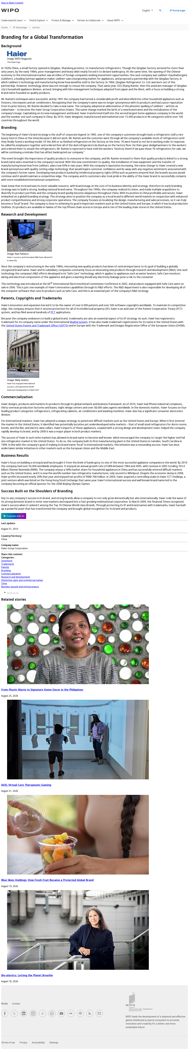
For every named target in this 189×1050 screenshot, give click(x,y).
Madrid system (79, 322)
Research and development (15, 577)
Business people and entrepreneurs (20, 586)
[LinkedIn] (14, 593)
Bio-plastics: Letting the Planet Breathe (27, 975)
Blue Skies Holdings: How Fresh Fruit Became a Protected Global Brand (47, 880)
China (4, 583)
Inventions (6, 560)
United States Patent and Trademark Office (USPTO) (37, 325)
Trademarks (7, 564)
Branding (6, 570)
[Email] (17, 593)
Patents (5, 567)
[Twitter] (11, 593)
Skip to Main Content (12, 2)
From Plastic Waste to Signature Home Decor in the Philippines (42, 689)
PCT (53, 312)
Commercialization (11, 573)
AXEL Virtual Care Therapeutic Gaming (26, 785)
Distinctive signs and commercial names (22, 580)
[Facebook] (8, 593)
